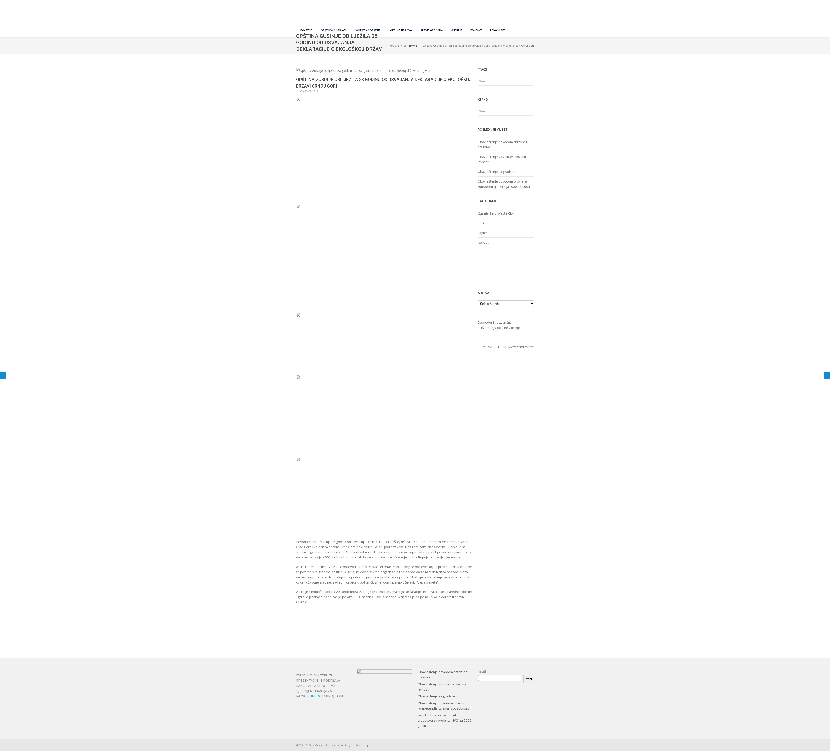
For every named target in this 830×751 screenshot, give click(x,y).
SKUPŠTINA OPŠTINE (367, 30)
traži (529, 679)
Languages (498, 30)
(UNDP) (314, 696)
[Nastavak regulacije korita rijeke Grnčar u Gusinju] (3, 375)
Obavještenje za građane (496, 171)
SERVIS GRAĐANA (431, 30)
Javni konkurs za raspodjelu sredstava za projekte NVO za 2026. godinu (445, 720)
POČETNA (306, 30)
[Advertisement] (491, 268)
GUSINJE (456, 30)
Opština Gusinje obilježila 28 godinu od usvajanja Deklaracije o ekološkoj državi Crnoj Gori (478, 46)
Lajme (482, 233)
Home (413, 46)
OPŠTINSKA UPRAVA (334, 30)
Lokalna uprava (400, 30)
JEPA (481, 223)
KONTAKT (476, 30)
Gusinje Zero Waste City (496, 213)
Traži (482, 671)
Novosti (483, 242)
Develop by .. (362, 745)
